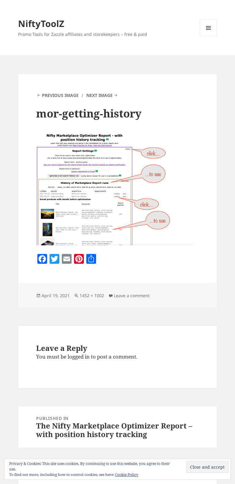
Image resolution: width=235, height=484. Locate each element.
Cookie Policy (126, 474)
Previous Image (60, 95)
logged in (79, 356)
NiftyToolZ (41, 23)
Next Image (99, 95)
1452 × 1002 (92, 295)
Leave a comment (132, 295)
